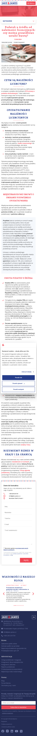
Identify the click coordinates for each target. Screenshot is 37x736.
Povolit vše (18, 377)
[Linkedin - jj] (13, 732)
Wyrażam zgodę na (16, 549)
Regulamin (4, 721)
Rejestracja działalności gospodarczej (13, 648)
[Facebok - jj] (3, 732)
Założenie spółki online (9, 644)
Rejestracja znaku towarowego (11, 672)
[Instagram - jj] (8, 732)
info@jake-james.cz (14, 496)
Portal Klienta (6, 683)
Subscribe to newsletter (18, 707)
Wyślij (26, 560)
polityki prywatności (17, 553)
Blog (2, 681)
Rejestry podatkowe (8, 667)
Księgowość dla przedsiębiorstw (12, 662)
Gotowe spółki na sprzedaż (10, 646)
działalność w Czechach (20, 462)
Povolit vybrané (17, 383)
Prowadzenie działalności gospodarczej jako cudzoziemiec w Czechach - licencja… (17, 589)
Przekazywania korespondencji (11, 669)
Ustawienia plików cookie (8, 727)
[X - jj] (20, 732)
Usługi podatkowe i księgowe (11, 660)
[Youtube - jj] (16, 732)
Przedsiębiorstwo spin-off (10, 651)
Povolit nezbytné (18, 389)
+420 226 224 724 (13, 493)
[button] (18, 21)
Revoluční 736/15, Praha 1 (16, 498)
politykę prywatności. (7, 713)
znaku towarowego (25, 143)
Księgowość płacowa (8, 665)
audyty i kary (25, 445)
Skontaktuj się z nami (8, 685)
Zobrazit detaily (27, 372)
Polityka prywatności (6, 724)
